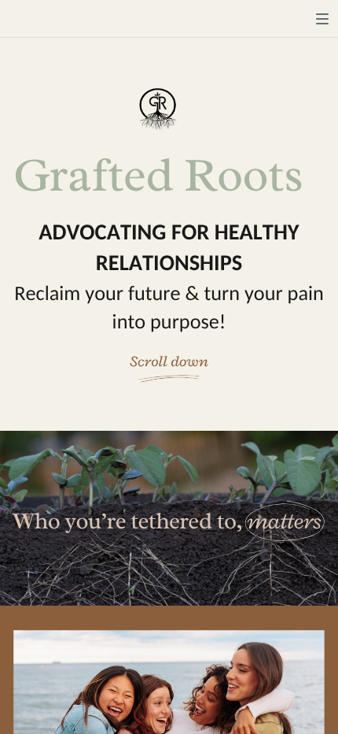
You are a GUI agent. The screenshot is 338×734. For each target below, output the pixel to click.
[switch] (322, 18)
